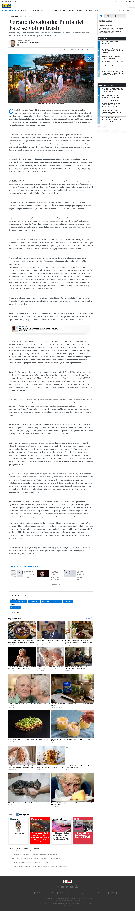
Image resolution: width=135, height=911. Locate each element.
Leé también (24, 326)
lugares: (13, 605)
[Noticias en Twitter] (128, 11)
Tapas (86, 6)
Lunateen (105, 893)
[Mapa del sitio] (76, 886)
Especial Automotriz (98, 6)
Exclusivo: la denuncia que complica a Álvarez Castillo (29, 574)
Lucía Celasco (68, 601)
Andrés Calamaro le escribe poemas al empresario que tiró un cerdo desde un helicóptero (55, 577)
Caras (30, 893)
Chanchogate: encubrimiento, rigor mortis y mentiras (38, 330)
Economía (34, 6)
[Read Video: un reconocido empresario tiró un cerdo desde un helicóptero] (70, 571)
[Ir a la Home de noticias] (67, 881)
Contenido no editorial (117, 6)
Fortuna (47, 893)
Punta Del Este (15, 607)
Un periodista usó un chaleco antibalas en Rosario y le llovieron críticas (36, 858)
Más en (12, 814)
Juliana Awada (92, 10)
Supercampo (80, 893)
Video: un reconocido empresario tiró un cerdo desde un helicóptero (81, 576)
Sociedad (25, 6)
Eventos (73, 6)
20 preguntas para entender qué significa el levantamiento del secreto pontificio (39, 866)
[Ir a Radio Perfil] (120, 1)
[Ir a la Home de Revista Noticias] (6, 5)
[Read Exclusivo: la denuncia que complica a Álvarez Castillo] (16, 571)
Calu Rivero (57, 601)
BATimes (113, 893)
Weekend (62, 893)
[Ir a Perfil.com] (130, 1)
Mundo (42, 6)
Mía (99, 893)
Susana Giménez (47, 601)
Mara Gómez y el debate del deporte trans (26, 851)
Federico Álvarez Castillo (18, 601)
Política (17, 6)
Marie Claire (38, 893)
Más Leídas (102, 39)
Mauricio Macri (75, 10)
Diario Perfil (22, 893)
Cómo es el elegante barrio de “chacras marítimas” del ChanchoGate (35, 855)
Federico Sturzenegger (40, 10)
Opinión (65, 6)
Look (88, 893)
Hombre (54, 893)
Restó (80, 6)
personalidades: (15, 599)
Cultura (50, 6)
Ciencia (57, 6)
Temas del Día (7, 10)
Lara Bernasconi (34, 601)
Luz (93, 893)
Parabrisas (71, 893)
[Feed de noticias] (132, 11)
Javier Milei (22, 10)
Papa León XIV (59, 10)
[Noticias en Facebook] (124, 11)
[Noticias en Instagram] (120, 11)
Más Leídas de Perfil (106, 85)
